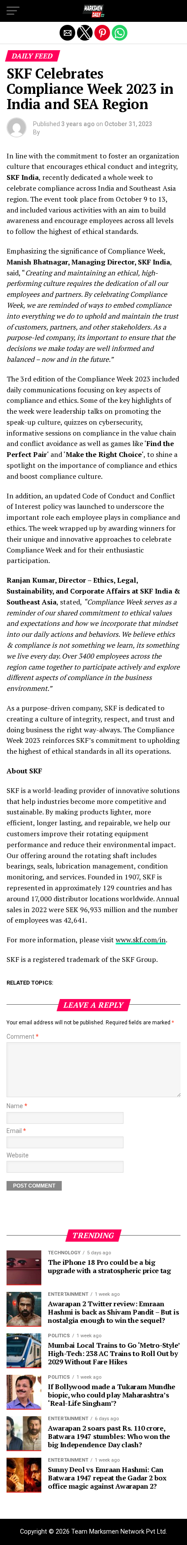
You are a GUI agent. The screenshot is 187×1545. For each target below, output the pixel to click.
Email (16, 1131)
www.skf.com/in (141, 939)
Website (18, 1155)
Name (17, 1106)
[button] (13, 11)
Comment (23, 1036)
